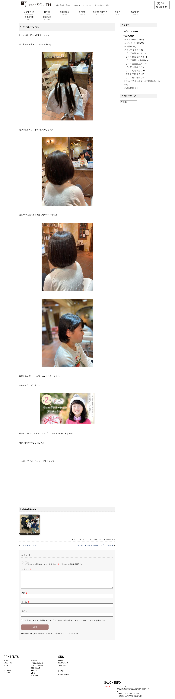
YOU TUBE (62, 665)
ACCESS (7, 673)
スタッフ (82, 13)
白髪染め (64, 13)
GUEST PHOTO (37, 666)
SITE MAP (34, 675)
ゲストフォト (100, 13)
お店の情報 (129, 88)
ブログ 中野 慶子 (133, 74)
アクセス (135, 13)
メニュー (47, 13)
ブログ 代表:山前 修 (134, 57)
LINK (33, 673)
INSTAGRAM (63, 663)
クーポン (29, 18)
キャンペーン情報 (132, 43)
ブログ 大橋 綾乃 (133, 67)
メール (25, 602)
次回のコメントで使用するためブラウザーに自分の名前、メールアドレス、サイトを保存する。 (66, 620)
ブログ (117, 13)
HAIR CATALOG (37, 663)
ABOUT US (8, 663)
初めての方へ (29, 13)
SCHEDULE (35, 668)
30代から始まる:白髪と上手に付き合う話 (142, 81)
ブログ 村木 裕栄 (133, 77)
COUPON (7, 670)
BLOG (60, 660)
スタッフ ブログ (131, 50)
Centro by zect (63, 675)
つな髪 (37, 376)
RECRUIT (34, 671)
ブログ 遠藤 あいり (134, 53)
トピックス (94, 539)
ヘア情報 (128, 46)
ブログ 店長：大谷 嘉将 (136, 60)
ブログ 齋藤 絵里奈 (134, 64)
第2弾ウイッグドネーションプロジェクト (95, 545)
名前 (24, 593)
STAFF (6, 668)
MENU (6, 665)
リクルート (47, 18)
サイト (24, 611)
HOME (6, 660)
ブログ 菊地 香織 (133, 70)
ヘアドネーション (107, 539)
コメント (26, 569)
